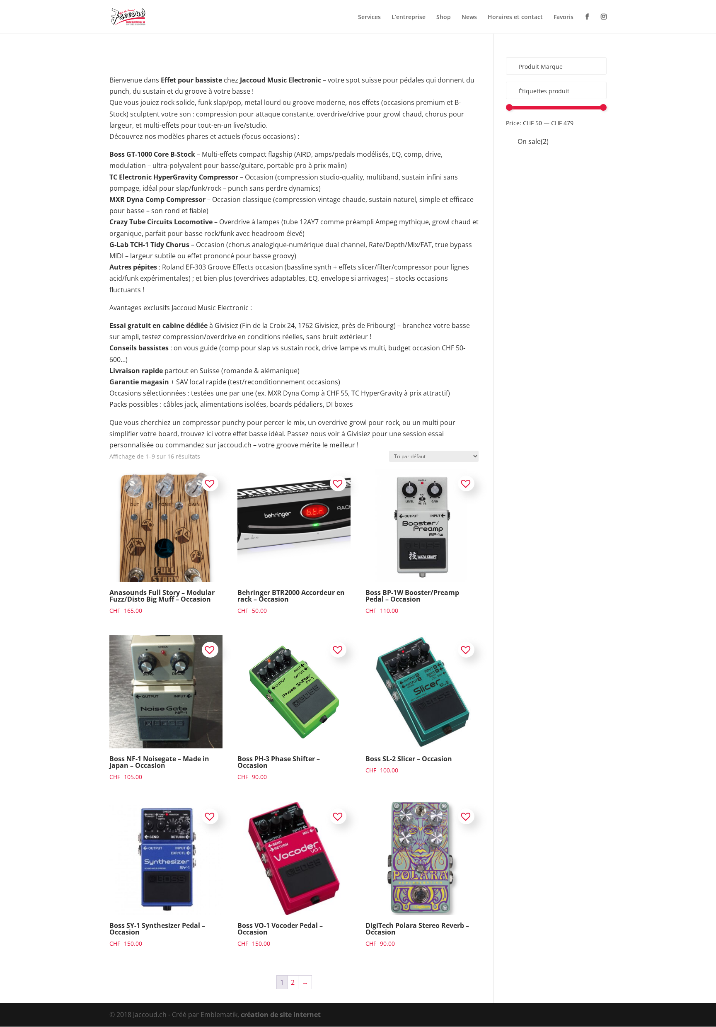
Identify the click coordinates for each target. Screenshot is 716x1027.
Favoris (563, 17)
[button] (210, 483)
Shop (443, 17)
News (469, 17)
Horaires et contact (515, 17)
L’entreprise (409, 17)
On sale (533, 141)
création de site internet (281, 1014)
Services (369, 17)
